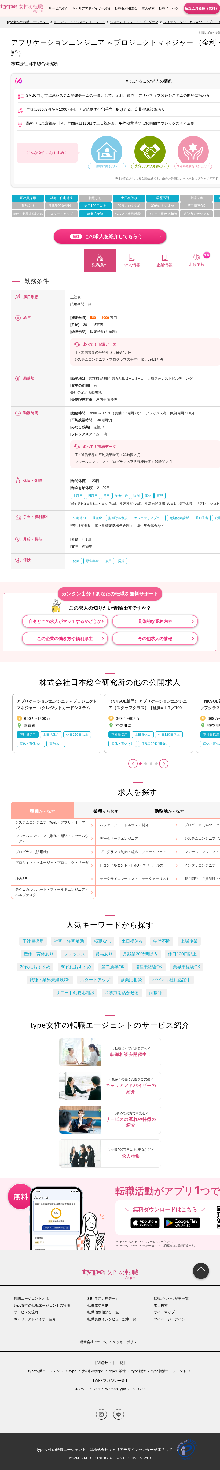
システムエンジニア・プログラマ (134, 22)
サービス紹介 (58, 8)
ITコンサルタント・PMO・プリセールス (131, 865)
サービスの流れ (26, 1312)
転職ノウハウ (168, 8)
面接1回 (156, 992)
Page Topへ (201, 1271)
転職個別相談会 (126, 8)
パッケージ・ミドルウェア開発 (124, 825)
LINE (118, 1414)
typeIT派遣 (117, 1370)
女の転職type (92, 1370)
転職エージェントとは (31, 1298)
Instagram (101, 1414)
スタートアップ (61, 213)
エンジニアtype (87, 1388)
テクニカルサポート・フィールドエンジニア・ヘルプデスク (52, 892)
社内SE (21, 879)
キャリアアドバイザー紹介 (91, 8)
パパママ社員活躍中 (129, 213)
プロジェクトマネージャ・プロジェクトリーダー (52, 865)
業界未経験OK (186, 967)
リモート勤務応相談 (162, 213)
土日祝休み (129, 198)
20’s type (138, 1388)
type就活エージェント (168, 1370)
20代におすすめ (129, 205)
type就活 (138, 1370)
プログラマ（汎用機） (32, 852)
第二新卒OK (196, 205)
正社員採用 (28, 198)
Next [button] (163, 763)
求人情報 (132, 265)
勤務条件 (100, 265)
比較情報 (197, 264)
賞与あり (27, 205)
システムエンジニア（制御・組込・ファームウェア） (52, 838)
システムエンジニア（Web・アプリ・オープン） (50, 825)
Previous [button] (133, 763)
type (72, 1370)
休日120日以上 (95, 205)
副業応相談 (95, 213)
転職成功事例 (97, 1305)
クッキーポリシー (126, 1341)
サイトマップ (164, 1312)
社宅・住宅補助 (61, 198)
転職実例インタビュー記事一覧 (111, 1319)
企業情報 (164, 265)
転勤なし (95, 198)
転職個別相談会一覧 (103, 1312)
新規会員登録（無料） (202, 8)
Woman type (115, 1388)
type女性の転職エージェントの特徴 (42, 1305)
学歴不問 (162, 198)
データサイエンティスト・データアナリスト (135, 879)
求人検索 (148, 8)
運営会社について (94, 1341)
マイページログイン (169, 1319)
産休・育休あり (39, 954)
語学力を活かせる (196, 213)
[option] (56, 723)
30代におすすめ (162, 205)
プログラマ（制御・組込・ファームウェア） (135, 852)
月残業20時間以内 (61, 205)
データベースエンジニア (119, 838)
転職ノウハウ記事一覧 (171, 1298)
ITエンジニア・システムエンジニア (79, 22)
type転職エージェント (45, 1370)
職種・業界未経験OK (28, 213)
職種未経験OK (149, 967)
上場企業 (196, 198)
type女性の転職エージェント (28, 22)
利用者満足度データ (103, 1298)
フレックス (74, 954)
